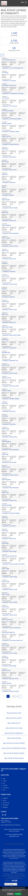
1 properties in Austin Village (9, 577)
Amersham (5, 263)
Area (4, 790)
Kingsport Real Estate (9, 829)
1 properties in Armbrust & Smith (10, 386)
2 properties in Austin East (9, 538)
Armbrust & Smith (6, 378)
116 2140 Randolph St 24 (8, 60)
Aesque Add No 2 (6, 136)
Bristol (4, 800)
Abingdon (5, 807)
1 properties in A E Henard (9, 80)
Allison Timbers (6, 238)
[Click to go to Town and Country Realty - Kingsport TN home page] (4, 3)
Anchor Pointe (5, 276)
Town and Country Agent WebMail (14, 843)
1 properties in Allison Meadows (10, 233)
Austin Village (5, 568)
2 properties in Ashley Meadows (10, 449)
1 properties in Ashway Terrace (10, 475)
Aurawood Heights (7, 505)
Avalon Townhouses (7, 619)
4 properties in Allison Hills (9, 220)
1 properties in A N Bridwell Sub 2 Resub (13, 93)
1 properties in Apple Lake (9, 322)
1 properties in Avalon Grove (9, 615)
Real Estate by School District (14, 743)
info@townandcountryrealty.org (12, 825)
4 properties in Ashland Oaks (9, 437)
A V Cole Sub (5, 98)
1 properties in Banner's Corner (10, 678)
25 (17, 696)
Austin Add (5, 518)
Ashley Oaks (5, 454)
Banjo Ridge (5, 658)
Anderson (4, 289)
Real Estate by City (14, 723)
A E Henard (5, 72)
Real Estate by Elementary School (14, 748)
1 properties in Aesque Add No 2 (10, 144)
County (4, 780)
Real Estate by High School (14, 758)
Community (6, 787)
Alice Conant (5, 161)
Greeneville (6, 805)
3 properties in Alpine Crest (9, 259)
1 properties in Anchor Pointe (9, 284)
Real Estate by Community (14, 733)
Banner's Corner (6, 670)
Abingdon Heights (6, 123)
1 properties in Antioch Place (9, 309)
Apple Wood (5, 340)
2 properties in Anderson (8, 297)
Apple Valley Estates (7, 327)
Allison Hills (5, 212)
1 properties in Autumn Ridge (9, 602)
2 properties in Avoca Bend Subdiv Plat (12, 640)
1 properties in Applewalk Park (10, 360)
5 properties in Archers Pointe (9, 373)
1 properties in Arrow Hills (8, 411)
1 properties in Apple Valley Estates (11, 335)
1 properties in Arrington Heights (10, 398)
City (4, 783)
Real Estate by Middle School (14, 753)
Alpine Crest (5, 250)
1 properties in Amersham (8, 271)
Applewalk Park (6, 352)
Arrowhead (5, 416)
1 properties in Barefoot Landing (10, 691)
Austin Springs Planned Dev (9, 556)
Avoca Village (5, 645)
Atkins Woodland (6, 479)
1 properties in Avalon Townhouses (11, 627)
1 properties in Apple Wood (9, 348)
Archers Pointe (6, 365)
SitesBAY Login (15, 836)
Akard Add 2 (5, 149)
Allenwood (4, 174)
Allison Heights (6, 200)
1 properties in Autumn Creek (9, 589)
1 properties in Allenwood (8, 182)
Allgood (4, 187)
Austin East (5, 530)
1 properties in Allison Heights (10, 208)
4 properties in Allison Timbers (10, 246)
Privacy (7, 834)
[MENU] (26, 2)
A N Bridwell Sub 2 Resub (9, 85)
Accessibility (12, 834)
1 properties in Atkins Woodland (10, 488)
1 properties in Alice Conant (9, 170)
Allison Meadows (6, 225)
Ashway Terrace (6, 467)
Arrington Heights (6, 390)
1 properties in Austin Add (8, 526)
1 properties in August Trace (9, 500)
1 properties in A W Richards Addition (12, 119)
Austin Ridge (5, 543)
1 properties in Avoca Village (9, 653)
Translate (15, 886)
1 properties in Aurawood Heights (10, 513)
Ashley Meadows (6, 441)
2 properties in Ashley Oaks (9, 462)
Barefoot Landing (6, 683)
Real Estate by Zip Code (14, 728)
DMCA (16, 834)
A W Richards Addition (8, 111)
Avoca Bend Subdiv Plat (8, 632)
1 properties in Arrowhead (8, 424)
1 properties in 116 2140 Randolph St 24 (12, 68)
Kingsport (5, 798)
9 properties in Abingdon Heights (10, 131)
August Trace (5, 492)
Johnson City (6, 802)
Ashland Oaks (5, 429)
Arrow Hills (5, 403)
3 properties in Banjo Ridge (9, 666)
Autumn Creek (5, 581)
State (4, 778)
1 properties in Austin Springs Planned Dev (13, 564)
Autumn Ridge (5, 594)
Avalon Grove (5, 607)
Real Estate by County (14, 718)
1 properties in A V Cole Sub (9, 106)
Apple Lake (5, 314)
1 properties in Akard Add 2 (9, 157)
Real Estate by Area (14, 738)
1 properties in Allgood (8, 195)
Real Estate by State (14, 713)
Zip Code (5, 785)
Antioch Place (5, 301)
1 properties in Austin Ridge (9, 551)
